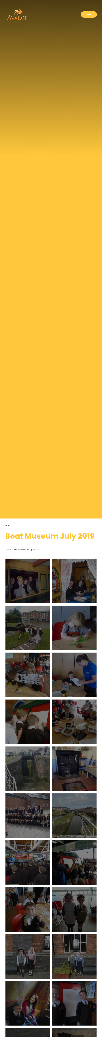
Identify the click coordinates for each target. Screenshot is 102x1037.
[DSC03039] (27, 815)
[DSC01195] (27, 722)
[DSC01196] (74, 675)
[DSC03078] (74, 956)
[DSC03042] (74, 815)
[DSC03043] (27, 862)
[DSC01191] (74, 722)
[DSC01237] (74, 581)
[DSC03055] (27, 909)
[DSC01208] (74, 628)
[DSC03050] (74, 862)
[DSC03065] (74, 909)
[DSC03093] (74, 1003)
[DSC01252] (74, 768)
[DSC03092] (27, 1003)
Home (7, 526)
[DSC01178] (27, 768)
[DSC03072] (27, 956)
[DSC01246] (27, 581)
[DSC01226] (27, 628)
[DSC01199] (27, 675)
